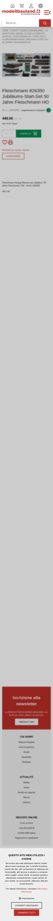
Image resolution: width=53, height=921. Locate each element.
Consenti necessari (26, 905)
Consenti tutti (26, 912)
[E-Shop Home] (21, 14)
